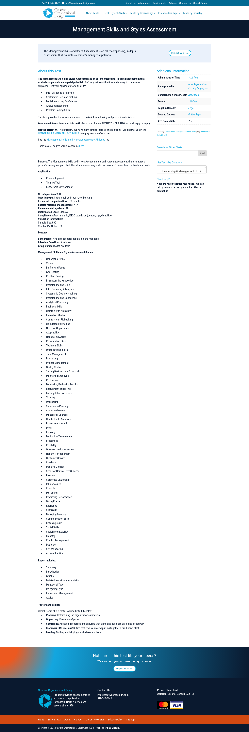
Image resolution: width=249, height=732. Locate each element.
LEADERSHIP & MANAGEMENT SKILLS (58, 133)
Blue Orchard (113, 728)
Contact (78, 719)
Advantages (144, 3)
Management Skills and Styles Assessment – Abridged (76, 139)
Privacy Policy (115, 719)
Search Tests (200, 3)
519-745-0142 (52, 3)
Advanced (193, 95)
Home (41, 719)
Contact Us (185, 3)
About (67, 719)
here (81, 146)
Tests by (114, 13)
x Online (192, 101)
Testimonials (159, 3)
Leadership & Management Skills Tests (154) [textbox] (182, 171)
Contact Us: (104, 690)
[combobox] (182, 169)
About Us (130, 3)
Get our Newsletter (95, 719)
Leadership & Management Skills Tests (180, 131)
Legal (191, 108)
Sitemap (130, 719)
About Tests (92, 13)
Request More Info (179, 53)
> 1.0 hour (193, 77)
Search (202, 153)
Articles (173, 3)
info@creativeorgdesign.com (113, 695)
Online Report (195, 114)
